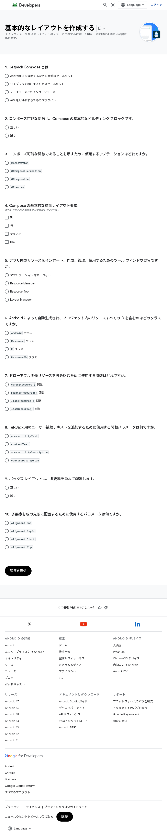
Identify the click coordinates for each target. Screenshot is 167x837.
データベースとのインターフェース (32, 92)
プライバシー (67, 671)
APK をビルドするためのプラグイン (33, 100)
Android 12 (12, 734)
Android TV (120, 671)
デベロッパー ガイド (72, 708)
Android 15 (12, 714)
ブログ (9, 678)
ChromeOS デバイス (126, 658)
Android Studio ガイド (73, 701)
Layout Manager (21, 299)
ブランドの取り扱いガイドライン (65, 807)
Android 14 (12, 721)
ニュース (10, 671)
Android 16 (12, 708)
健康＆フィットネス (72, 658)
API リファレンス (70, 714)
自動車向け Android (125, 665)
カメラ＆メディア (70, 665)
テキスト (16, 234)
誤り (13, 135)
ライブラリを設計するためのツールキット (37, 84)
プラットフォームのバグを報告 (133, 701)
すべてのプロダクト (17, 792)
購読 (64, 817)
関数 (27, 384)
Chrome (10, 773)
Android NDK (67, 727)
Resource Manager (22, 283)
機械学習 (64, 652)
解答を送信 (18, 571)
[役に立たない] (106, 608)
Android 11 (12, 740)
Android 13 (12, 727)
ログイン (156, 5)
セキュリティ (13, 658)
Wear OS (119, 652)
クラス (21, 333)
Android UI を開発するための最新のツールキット (41, 76)
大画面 (117, 645)
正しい (14, 127)
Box (12, 242)
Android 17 (12, 701)
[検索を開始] (105, 4)
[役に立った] (100, 608)
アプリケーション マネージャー (30, 275)
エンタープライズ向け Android (24, 652)
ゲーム (63, 645)
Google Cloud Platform (20, 786)
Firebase (10, 779)
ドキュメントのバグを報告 (130, 708)
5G (61, 678)
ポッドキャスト (15, 684)
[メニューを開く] (6, 5)
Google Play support (126, 714)
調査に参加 (120, 721)
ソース (9, 665)
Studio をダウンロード (73, 721)
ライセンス (33, 807)
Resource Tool (19, 291)
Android (10, 645)
